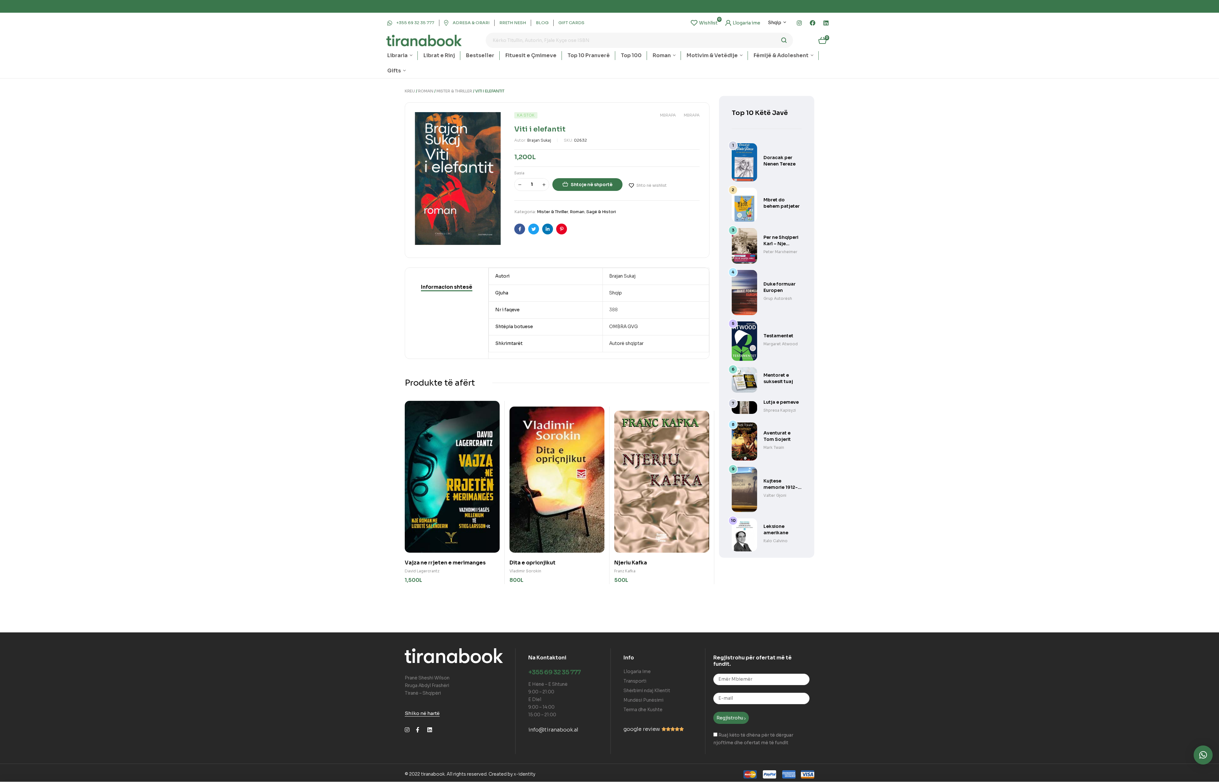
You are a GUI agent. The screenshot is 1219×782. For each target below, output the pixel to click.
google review (641, 729)
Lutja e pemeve (781, 402)
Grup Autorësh (777, 298)
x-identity (524, 774)
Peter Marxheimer (780, 251)
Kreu (410, 91)
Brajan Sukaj (539, 140)
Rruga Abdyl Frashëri (427, 685)
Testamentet (778, 336)
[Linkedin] (826, 23)
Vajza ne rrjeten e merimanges (445, 562)
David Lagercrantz (422, 571)
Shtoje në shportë (591, 184)
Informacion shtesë (446, 287)
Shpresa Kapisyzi (779, 410)
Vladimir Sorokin (525, 571)
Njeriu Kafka (630, 562)
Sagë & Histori (601, 211)
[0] (704, 23)
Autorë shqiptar (626, 343)
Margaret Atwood (780, 343)
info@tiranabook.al (553, 729)
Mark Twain (773, 447)
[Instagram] (799, 23)
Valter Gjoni (774, 495)
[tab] (446, 287)
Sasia (519, 173)
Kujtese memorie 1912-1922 (780, 487)
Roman (425, 91)
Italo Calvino (775, 540)
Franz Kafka (625, 571)
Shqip (615, 293)
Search (784, 40)
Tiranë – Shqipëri (423, 693)
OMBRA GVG (623, 326)
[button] (1203, 755)
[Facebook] (812, 23)
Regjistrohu (730, 718)
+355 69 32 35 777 (554, 672)
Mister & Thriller (454, 91)
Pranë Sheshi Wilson (427, 678)
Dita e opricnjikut (533, 562)
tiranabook (433, 774)
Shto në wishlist (651, 185)
